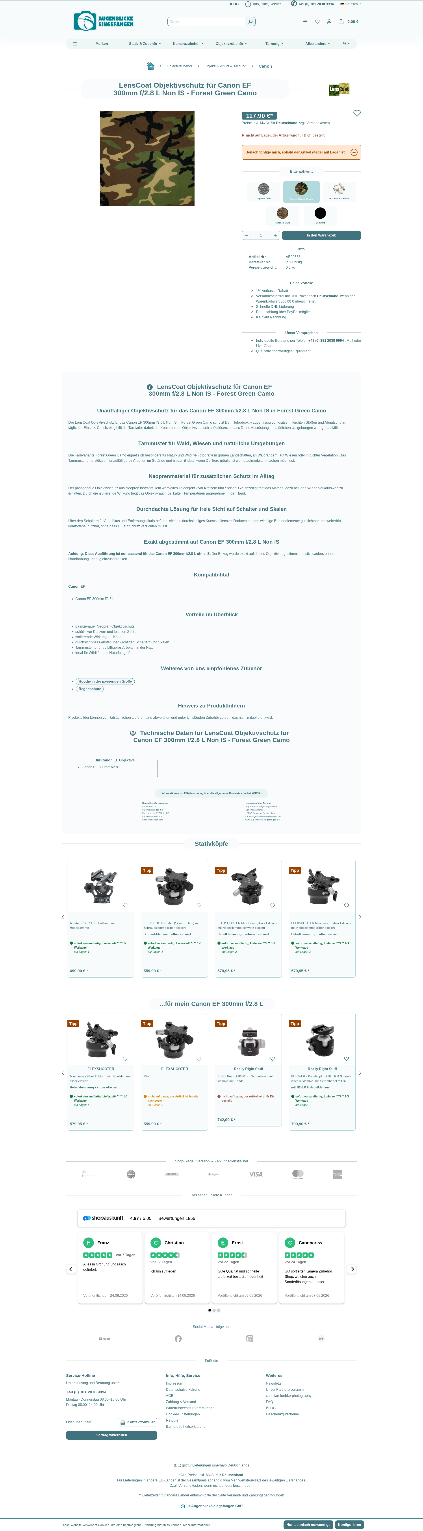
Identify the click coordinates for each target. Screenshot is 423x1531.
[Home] (152, 68)
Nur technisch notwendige (308, 1525)
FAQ (269, 1402)
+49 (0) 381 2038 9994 (316, 4)
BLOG (233, 4)
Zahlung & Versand (181, 1402)
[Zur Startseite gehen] (103, 21)
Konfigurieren (349, 1525)
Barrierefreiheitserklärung (186, 1426)
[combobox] (206, 21)
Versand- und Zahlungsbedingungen (255, 1495)
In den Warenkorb (321, 235)
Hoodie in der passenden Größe (105, 681)
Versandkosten (190, 1485)
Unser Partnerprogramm (285, 1389)
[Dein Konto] (329, 21)
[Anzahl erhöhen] (275, 235)
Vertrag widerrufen (111, 1435)
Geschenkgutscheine (282, 1414)
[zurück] (62, 916)
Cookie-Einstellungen (183, 1414)
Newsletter (274, 1383)
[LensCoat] (339, 89)
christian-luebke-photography (289, 1396)
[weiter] (360, 916)
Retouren (173, 1420)
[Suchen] (250, 21)
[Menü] (305, 21)
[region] (211, 916)
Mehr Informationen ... (198, 1525)
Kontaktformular (141, 1422)
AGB (169, 1396)
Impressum (174, 1383)
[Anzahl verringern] (246, 235)
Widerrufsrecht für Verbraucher (189, 1408)
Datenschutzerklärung (183, 1389)
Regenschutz (90, 689)
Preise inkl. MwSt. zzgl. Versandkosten (286, 123)
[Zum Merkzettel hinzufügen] (357, 113)
